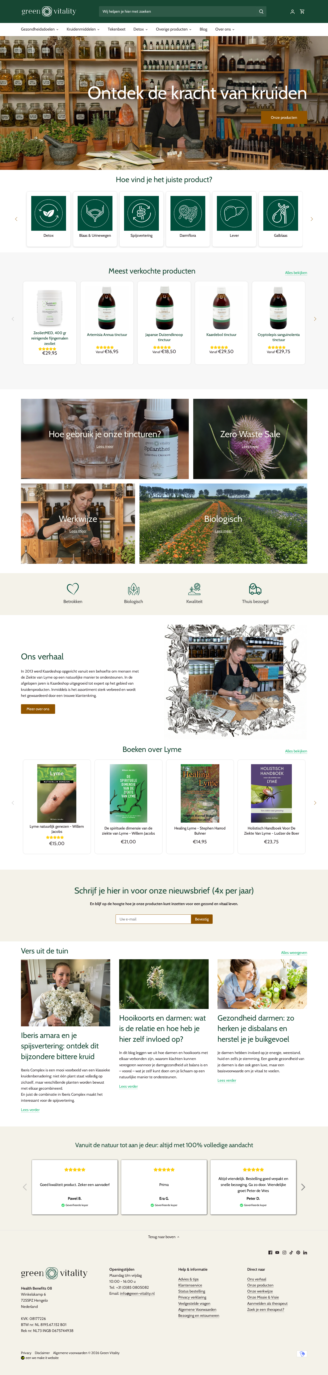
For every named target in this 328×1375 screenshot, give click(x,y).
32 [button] (226, 239)
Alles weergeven (294, 952)
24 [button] (191, 239)
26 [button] (199, 239)
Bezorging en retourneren (198, 1315)
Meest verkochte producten (151, 271)
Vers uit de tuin (44, 950)
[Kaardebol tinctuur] (221, 308)
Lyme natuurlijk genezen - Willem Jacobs (57, 829)
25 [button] (195, 239)
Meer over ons (38, 709)
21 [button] (177, 239)
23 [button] (186, 239)
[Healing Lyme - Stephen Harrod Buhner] (200, 793)
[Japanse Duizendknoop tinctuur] (164, 308)
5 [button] (106, 239)
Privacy (26, 1353)
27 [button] (204, 239)
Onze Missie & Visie (263, 1297)
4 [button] (101, 239)
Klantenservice (190, 1285)
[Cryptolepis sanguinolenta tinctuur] (279, 308)
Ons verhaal (256, 1279)
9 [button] (124, 239)
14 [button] (146, 239)
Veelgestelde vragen (194, 1303)
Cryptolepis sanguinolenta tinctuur (279, 337)
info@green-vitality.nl (137, 1293)
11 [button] (133, 239)
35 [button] (240, 239)
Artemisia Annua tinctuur (107, 334)
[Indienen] (261, 11)
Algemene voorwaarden (70, 1353)
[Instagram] (284, 1252)
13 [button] (141, 239)
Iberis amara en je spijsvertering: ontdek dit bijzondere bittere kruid (60, 1046)
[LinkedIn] (305, 1252)
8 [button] (119, 239)
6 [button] (110, 239)
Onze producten (284, 117)
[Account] (292, 11)
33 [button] (231, 239)
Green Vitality (110, 1353)
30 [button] (217, 239)
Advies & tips (188, 1279)
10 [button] (128, 239)
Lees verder (30, 1109)
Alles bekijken (296, 272)
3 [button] (97, 239)
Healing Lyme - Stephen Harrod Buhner (200, 831)
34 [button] (235, 239)
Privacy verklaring (192, 1297)
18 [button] (164, 239)
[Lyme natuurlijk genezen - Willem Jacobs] (57, 793)
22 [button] (182, 239)
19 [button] (168, 239)
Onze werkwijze (260, 1291)
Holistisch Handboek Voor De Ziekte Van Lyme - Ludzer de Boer (271, 831)
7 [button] (115, 239)
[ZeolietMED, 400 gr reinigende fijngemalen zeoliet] (50, 308)
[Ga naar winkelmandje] (302, 11)
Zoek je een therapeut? (265, 1309)
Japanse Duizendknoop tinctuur (164, 337)
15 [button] (150, 239)
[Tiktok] (291, 1252)
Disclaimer (42, 1353)
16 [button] (155, 239)
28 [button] (208, 239)
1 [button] (88, 239)
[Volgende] (315, 319)
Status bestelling (191, 1291)
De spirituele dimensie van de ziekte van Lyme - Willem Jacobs (128, 831)
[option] (164, 103)
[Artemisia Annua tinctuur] (107, 308)
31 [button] (222, 239)
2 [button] (92, 239)
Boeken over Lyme (151, 749)
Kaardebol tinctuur (221, 334)
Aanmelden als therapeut (267, 1303)
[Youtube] (277, 1252)
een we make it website (42, 1358)
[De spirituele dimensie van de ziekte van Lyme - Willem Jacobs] (128, 793)
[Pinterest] (298, 1252)
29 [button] (213, 239)
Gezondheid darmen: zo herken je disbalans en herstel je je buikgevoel (256, 1028)
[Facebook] (270, 1252)
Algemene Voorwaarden (197, 1309)
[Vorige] (13, 319)
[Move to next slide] (303, 1187)
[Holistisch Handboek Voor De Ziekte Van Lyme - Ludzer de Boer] (271, 793)
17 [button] (159, 239)
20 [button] (173, 239)
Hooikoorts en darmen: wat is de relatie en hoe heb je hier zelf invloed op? (162, 1028)
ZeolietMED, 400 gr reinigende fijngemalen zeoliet (49, 338)
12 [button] (137, 239)
